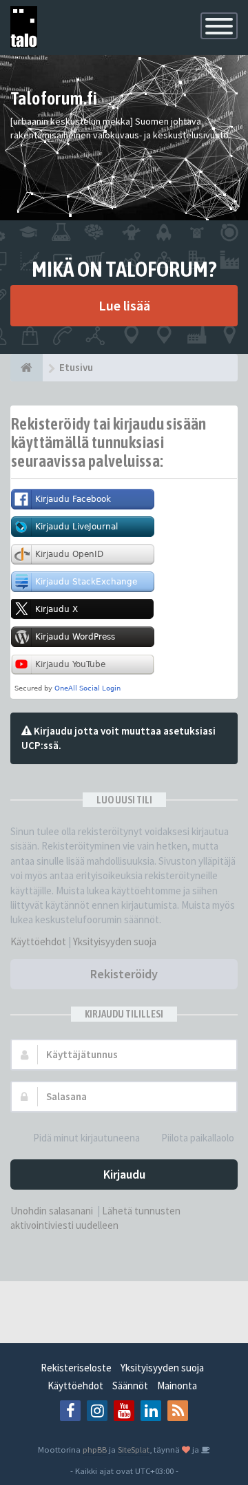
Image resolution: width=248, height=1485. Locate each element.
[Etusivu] (26, 367)
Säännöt (130, 1385)
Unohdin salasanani (51, 1210)
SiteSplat (133, 1449)
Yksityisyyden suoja (114, 941)
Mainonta (177, 1385)
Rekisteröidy (124, 974)
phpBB (95, 1449)
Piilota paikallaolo (197, 1137)
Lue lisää (124, 305)
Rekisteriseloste (76, 1367)
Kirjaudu (124, 1174)
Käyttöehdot (38, 941)
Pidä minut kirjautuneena (86, 1137)
